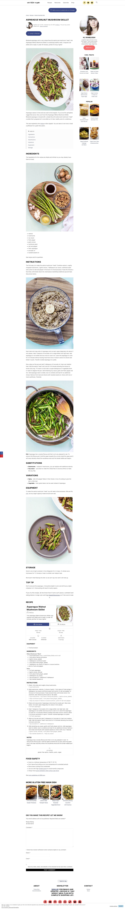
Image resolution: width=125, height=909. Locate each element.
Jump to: (31, 131)
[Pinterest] (84, 2)
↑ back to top (62, 881)
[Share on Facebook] (1, 453)
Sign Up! (55, 889)
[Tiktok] (70, 902)
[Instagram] (60, 902)
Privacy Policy (37, 889)
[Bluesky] (92, 2)
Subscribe (66, 2)
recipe (42, 123)
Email (28, 858)
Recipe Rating (30, 821)
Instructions (31, 137)
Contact (88, 889)
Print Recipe (38, 624)
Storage (30, 147)
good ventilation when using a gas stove (47, 770)
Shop (72, 2)
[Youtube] (88, 2)
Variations (31, 142)
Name (28, 852)
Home (27, 15)
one (27, 493)
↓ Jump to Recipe (34, 33)
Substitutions (32, 139)
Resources (57, 2)
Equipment (31, 145)
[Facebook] (45, 902)
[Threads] (65, 902)
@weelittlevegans (54, 595)
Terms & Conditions (36, 890)
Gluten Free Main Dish (40, 15)
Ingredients (31, 134)
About (88, 890)
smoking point (43, 768)
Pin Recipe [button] (62, 624)
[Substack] (80, 902)
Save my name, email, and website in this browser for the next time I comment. (50, 866)
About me (88, 47)
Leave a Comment (44, 26)
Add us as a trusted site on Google (63, 10)
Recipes (49, 2)
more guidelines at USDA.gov (36, 775)
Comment (29, 827)
